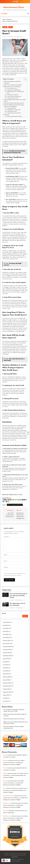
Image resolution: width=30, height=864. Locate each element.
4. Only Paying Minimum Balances (14, 113)
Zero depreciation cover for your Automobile (17, 604)
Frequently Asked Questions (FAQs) (13, 116)
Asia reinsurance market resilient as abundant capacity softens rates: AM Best (13, 710)
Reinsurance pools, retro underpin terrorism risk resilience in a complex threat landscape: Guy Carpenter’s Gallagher (14, 762)
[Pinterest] (10, 499)
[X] (5, 499)
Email (6, 561)
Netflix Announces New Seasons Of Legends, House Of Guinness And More (15, 722)
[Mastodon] (12, 499)
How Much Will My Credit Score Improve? (14, 103)
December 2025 (7, 646)
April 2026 (5, 634)
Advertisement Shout (13, 7)
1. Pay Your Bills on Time (11, 88)
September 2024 (7, 692)
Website (6, 567)
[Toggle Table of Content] (24, 79)
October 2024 (6, 689)
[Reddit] (6, 499)
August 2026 (6, 622)
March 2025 (6, 674)
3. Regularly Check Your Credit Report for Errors (15, 92)
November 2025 (7, 649)
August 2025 (6, 658)
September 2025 (7, 655)
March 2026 (6, 637)
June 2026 (5, 628)
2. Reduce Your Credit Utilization (13, 90)
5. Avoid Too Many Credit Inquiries (14, 96)
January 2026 (6, 643)
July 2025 (5, 662)
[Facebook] (3, 499)
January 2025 (6, 680)
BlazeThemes (15, 857)
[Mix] (13, 499)
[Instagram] (26, 499)
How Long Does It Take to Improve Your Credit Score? (15, 100)
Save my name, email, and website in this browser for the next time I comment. (14, 574)
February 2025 (6, 677)
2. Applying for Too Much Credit (13, 109)
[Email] (20, 499)
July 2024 (5, 698)
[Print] (19, 499)
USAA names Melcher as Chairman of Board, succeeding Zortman (13, 727)
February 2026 (6, 640)
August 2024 (6, 695)
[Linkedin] (8, 499)
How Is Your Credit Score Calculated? (13, 85)
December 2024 (7, 683)
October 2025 (6, 652)
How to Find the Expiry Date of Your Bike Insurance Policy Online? (18, 595)
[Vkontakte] (3, 501)
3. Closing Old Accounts (12, 111)
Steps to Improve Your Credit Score (12, 86)
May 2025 (5, 668)
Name (6, 555)
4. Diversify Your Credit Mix (12, 94)
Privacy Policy (20, 859)
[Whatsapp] (15, 499)
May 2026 (5, 631)
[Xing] (6, 501)
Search (4, 613)
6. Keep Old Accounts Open (12, 98)
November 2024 (7, 686)
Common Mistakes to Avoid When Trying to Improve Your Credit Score (14, 105)
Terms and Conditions (15, 861)
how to (10, 27)
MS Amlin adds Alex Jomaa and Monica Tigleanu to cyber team (15, 715)
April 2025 (5, 671)
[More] (8, 501)
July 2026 (5, 625)
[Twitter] (17, 499)
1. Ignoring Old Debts (11, 108)
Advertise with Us (11, 859)
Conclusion (6, 114)
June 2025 (5, 665)
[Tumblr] (24, 499)
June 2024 (5, 701)
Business (5, 27)
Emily (5, 36)
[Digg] (22, 499)
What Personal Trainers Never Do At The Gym (14, 719)
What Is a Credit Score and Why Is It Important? (12, 82)
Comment (7, 536)
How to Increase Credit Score (15, 505)
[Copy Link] (5, 501)
